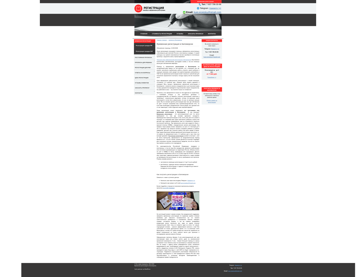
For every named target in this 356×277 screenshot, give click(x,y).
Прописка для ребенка (143, 62)
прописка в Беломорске (175, 40)
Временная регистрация (143, 41)
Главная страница (162, 40)
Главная (143, 34)
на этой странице (169, 188)
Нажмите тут (215, 8)
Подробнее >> (211, 77)
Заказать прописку (195, 34)
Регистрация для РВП (143, 67)
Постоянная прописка (143, 57)
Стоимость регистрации (162, 34)
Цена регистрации (141, 77)
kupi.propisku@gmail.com (207, 12)
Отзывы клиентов (142, 83)
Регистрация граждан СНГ (144, 51)
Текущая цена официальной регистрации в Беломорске (174, 59)
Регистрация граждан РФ (144, 45)
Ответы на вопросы (142, 72)
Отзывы (180, 34)
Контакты (212, 34)
